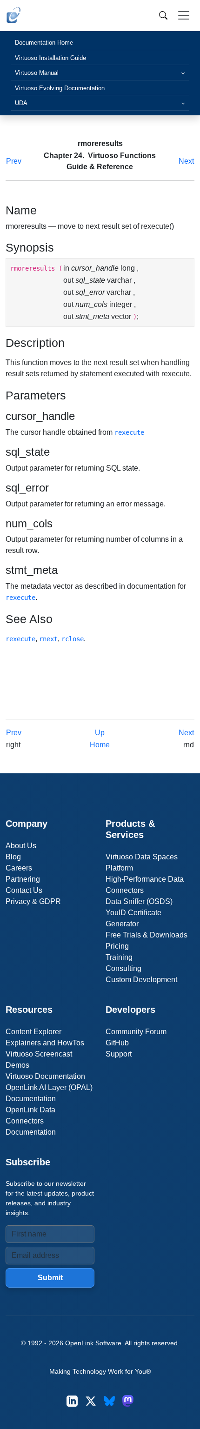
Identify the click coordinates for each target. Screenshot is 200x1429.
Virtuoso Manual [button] (37, 72)
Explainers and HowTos (45, 1043)
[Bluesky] (109, 1401)
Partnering (23, 879)
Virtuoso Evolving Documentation (60, 88)
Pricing (117, 946)
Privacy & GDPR (33, 901)
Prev (13, 161)
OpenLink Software (93, 1343)
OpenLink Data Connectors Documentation (31, 1121)
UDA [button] (21, 103)
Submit (50, 1278)
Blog (13, 857)
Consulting (123, 968)
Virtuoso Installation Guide (50, 57)
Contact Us (24, 890)
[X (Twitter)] (90, 1401)
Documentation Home (44, 42)
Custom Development (141, 980)
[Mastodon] (127, 1401)
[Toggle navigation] (183, 15)
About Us (21, 846)
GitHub (117, 1043)
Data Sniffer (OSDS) (139, 901)
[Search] (163, 15)
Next (186, 161)
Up (100, 733)
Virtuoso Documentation (45, 1076)
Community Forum (136, 1032)
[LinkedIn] (72, 1401)
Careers (19, 868)
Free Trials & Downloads (146, 935)
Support (119, 1054)
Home (100, 745)
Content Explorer (33, 1032)
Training (119, 957)
